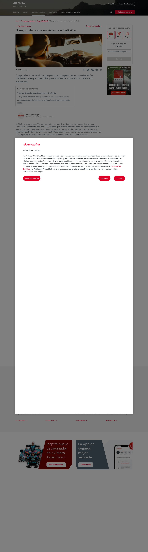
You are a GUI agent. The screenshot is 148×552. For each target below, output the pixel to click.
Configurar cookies (32, 178)
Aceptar (120, 178)
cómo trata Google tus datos (86, 169)
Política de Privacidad (43, 169)
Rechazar (104, 178)
